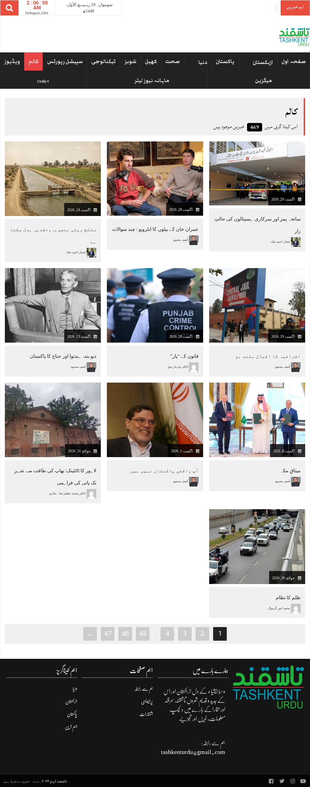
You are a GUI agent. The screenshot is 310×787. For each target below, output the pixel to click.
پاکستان (225, 61)
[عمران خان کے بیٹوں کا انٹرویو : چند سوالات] (155, 178)
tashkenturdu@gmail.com (193, 752)
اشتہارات (146, 714)
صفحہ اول (294, 61)
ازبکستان (263, 62)
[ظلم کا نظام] (257, 546)
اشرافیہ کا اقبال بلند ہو (268, 356)
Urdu (41, 81)
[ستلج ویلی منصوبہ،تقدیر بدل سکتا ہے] (53, 178)
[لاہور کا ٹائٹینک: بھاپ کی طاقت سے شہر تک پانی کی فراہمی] (53, 419)
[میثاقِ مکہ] (257, 419)
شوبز (130, 61)
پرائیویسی (147, 701)
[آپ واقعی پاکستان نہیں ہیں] (155, 419)
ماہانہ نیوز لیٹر (151, 81)
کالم (33, 61)
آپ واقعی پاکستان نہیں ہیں (164, 470)
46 (125, 633)
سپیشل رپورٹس (65, 61)
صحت (172, 61)
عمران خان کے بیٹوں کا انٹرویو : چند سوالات (155, 229)
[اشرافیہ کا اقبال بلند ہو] (257, 305)
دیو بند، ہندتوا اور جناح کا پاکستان (63, 356)
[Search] (9, 8)
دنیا (202, 62)
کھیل (151, 61)
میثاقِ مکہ (290, 470)
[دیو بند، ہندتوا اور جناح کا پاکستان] (53, 305)
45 (143, 633)
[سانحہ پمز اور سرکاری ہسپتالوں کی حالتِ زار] (257, 173)
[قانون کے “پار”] (155, 305)
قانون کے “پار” (184, 356)
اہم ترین (71, 727)
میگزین (263, 81)
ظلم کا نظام (288, 597)
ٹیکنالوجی (103, 61)
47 (107, 633)
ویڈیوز (12, 61)
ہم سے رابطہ (143, 689)
